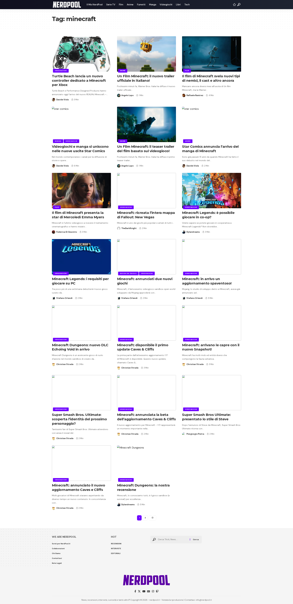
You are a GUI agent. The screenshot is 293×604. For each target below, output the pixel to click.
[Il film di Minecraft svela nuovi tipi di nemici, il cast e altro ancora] (211, 54)
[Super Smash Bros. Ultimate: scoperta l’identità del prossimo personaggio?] (81, 392)
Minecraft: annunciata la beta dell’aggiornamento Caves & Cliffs (146, 417)
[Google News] (148, 591)
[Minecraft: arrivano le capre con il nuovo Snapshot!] (211, 323)
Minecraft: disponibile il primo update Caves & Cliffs (142, 347)
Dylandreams (193, 232)
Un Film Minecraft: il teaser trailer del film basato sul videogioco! (145, 149)
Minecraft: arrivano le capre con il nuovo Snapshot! (210, 347)
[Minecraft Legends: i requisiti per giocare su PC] (81, 256)
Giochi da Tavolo (128, 273)
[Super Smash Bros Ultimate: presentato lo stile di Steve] (211, 392)
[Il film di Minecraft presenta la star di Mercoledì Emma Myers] (81, 190)
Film (187, 71)
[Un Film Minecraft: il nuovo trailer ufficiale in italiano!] (146, 54)
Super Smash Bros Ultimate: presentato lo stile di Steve (206, 417)
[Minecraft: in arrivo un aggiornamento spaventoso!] (211, 256)
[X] (139, 591)
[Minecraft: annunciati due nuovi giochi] (146, 256)
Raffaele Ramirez (194, 95)
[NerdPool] (67, 4)
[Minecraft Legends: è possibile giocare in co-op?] (211, 190)
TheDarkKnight (129, 228)
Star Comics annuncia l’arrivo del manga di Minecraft (210, 149)
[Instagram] (153, 591)
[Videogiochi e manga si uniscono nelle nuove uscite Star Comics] (81, 124)
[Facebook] (135, 591)
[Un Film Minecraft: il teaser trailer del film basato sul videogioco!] (146, 124)
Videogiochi (61, 71)
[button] (238, 4)
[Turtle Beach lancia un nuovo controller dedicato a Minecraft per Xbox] (81, 54)
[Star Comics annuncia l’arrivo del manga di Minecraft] (211, 124)
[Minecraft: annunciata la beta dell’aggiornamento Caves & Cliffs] (146, 392)
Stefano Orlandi (64, 298)
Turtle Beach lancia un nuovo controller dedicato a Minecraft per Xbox (79, 80)
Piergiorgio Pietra (195, 434)
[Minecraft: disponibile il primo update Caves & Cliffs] (146, 323)
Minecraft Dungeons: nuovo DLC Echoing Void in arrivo (80, 347)
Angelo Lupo (127, 95)
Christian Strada (64, 364)
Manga (58, 141)
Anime (123, 71)
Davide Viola (62, 99)
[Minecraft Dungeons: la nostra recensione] (146, 463)
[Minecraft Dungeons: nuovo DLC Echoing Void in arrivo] (81, 323)
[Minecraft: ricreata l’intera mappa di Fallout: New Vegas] (146, 190)
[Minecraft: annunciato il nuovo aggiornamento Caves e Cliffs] (81, 463)
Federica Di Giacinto (66, 232)
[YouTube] (144, 591)
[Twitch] (157, 591)
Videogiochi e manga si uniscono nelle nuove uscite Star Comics (80, 149)
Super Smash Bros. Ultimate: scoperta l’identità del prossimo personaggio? (79, 419)
